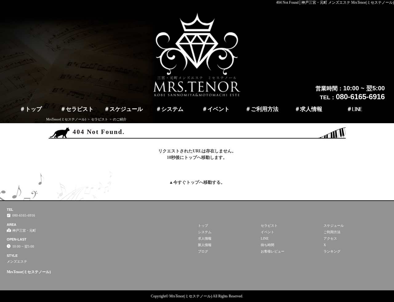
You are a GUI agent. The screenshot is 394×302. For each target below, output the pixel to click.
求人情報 (311, 109)
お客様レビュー (272, 251)
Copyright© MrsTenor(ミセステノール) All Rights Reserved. (197, 296)
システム (172, 109)
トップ (33, 109)
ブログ (203, 251)
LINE (357, 109)
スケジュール (126, 109)
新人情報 (204, 245)
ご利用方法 (265, 109)
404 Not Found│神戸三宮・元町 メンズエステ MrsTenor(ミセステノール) (335, 2)
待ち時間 (267, 245)
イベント (218, 109)
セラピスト (80, 109)
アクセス (330, 238)
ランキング (332, 251)
